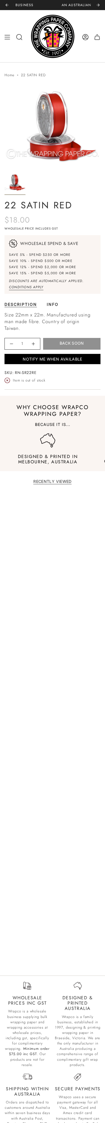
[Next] (98, 5)
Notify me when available (52, 359)
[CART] (97, 37)
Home (9, 75)
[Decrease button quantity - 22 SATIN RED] (11, 343)
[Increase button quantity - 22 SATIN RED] (33, 343)
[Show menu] (7, 37)
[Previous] (7, 5)
